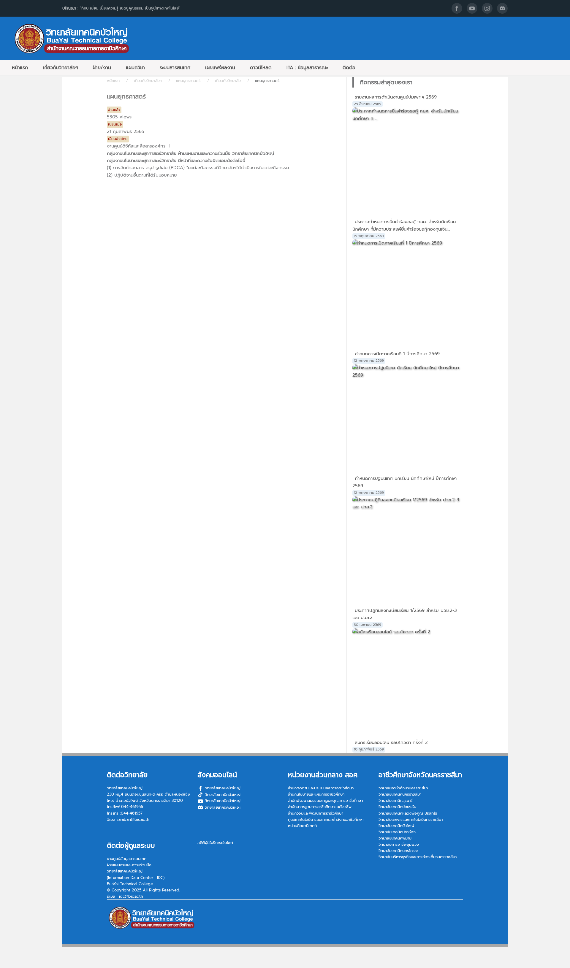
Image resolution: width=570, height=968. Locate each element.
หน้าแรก (20, 67)
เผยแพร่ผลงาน (220, 67)
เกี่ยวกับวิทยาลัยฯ (60, 67)
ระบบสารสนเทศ (175, 67)
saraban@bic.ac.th (133, 819)
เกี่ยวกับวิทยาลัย (228, 80)
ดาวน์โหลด (261, 67)
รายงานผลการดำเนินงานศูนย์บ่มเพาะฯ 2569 (396, 97)
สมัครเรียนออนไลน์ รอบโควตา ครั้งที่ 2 (391, 742)
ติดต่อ (349, 67)
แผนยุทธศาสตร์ (188, 80)
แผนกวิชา (135, 67)
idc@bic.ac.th (131, 896)
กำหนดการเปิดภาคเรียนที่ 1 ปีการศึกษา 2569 (397, 353)
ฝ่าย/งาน (102, 67)
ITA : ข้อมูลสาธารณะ (307, 67)
